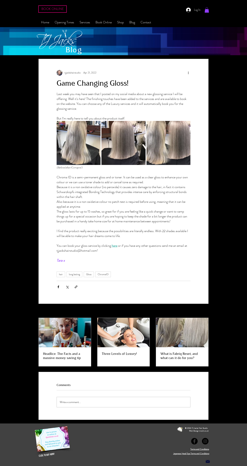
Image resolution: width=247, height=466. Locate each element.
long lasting (74, 274)
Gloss (88, 274)
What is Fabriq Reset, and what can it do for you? (179, 356)
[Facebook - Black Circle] (194, 441)
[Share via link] (76, 287)
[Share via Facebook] (58, 287)
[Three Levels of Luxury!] (123, 332)
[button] (207, 10)
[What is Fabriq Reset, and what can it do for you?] (182, 332)
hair (61, 274)
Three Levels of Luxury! (119, 354)
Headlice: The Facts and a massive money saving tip (62, 356)
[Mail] (207, 461)
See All (204, 311)
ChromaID (103, 274)
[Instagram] (205, 441)
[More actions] (188, 73)
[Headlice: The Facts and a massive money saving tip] (65, 332)
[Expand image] (79, 143)
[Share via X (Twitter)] (67, 287)
